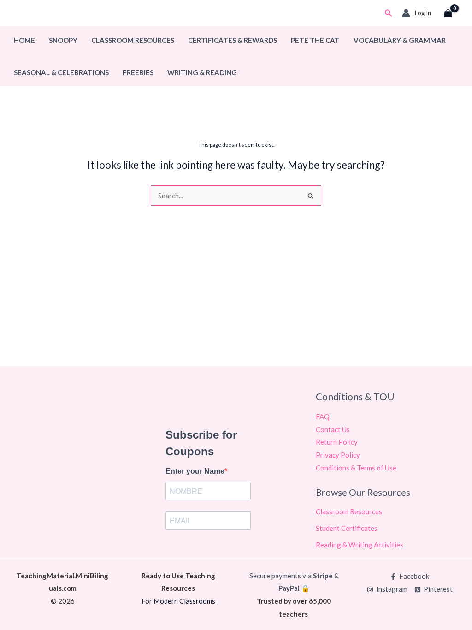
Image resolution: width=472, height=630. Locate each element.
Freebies (138, 72)
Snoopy (63, 40)
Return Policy (337, 442)
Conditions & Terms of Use (356, 468)
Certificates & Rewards (232, 40)
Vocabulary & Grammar (400, 40)
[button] (388, 13)
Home (24, 40)
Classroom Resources (132, 40)
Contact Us (333, 429)
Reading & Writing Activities (359, 545)
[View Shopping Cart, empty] (448, 13)
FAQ (323, 416)
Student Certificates (347, 528)
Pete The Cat (315, 40)
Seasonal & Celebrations (61, 72)
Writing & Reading (202, 72)
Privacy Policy (338, 455)
